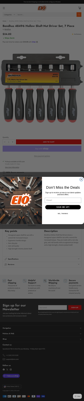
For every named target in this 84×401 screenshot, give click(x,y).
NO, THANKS (63, 213)
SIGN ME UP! (62, 207)
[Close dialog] (81, 179)
